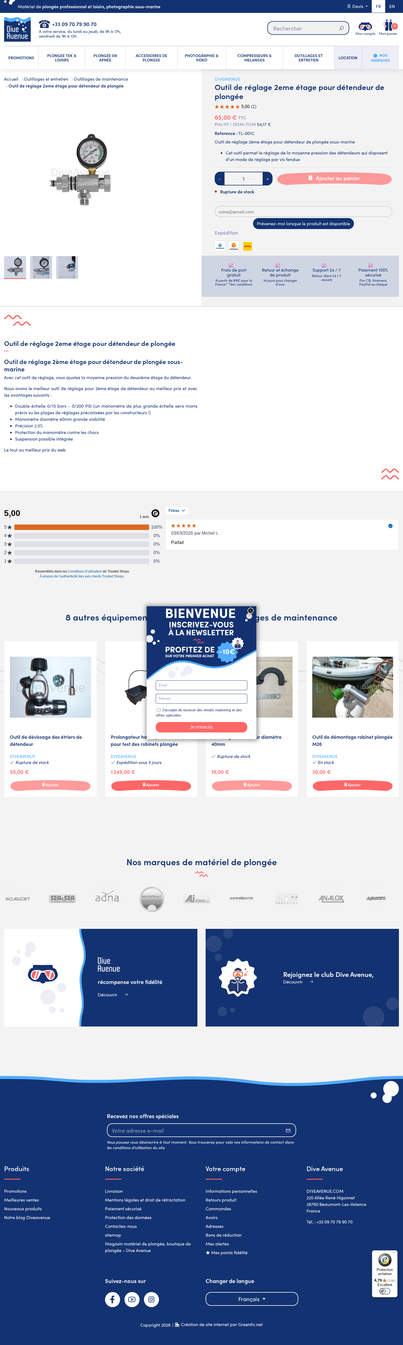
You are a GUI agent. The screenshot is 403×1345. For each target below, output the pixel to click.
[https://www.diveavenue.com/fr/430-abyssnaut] (152, 899)
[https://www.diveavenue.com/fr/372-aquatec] (375, 899)
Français (249, 1298)
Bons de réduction (224, 1235)
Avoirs (212, 1217)
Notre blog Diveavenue (27, 1217)
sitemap (113, 1235)
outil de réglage (67, 388)
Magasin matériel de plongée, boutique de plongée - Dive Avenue (148, 1247)
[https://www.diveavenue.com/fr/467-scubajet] (17, 899)
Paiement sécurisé (123, 1208)
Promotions (15, 1191)
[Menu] (394, 1253)
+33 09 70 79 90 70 (74, 23)
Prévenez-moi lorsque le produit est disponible (303, 224)
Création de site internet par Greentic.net (222, 1324)
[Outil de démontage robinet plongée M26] (353, 719)
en (392, 6)
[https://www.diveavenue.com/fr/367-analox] (331, 899)
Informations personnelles (231, 1191)
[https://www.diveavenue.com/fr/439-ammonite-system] (241, 899)
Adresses (214, 1226)
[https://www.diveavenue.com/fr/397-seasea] (62, 899)
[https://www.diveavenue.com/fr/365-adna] (107, 899)
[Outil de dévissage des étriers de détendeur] (50, 719)
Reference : (226, 133)
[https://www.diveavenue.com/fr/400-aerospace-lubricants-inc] (196, 899)
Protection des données (128, 1217)
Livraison (114, 1191)
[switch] (384, 1291)
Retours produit (221, 1200)
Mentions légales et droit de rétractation (145, 1200)
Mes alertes (217, 1244)
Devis (357, 6)
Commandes (218, 1208)
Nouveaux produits (23, 1208)
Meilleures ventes (21, 1200)
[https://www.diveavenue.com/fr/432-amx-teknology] (286, 899)
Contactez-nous (121, 1226)
